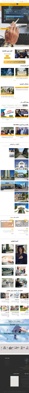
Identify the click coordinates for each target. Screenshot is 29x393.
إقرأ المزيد (14, 80)
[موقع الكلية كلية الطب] (21, 169)
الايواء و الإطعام (26, 299)
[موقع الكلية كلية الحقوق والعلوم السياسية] (21, 213)
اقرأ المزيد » (16, 76)
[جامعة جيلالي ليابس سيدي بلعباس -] (14, 4)
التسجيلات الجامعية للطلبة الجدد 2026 (14, 62)
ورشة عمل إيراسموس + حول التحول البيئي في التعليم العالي (7, 119)
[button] (26, 65)
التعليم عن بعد (6, 363)
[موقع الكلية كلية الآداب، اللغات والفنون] (21, 191)
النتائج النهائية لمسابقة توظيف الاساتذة (20, 77)
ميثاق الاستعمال (9, 391)
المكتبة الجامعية (7, 299)
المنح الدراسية (26, 312)
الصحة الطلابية (17, 299)
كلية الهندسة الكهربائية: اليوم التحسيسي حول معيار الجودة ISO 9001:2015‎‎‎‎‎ (20, 137)
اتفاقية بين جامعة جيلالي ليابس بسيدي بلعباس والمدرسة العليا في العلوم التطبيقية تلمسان (21, 119)
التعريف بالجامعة (13, 31)
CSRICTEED (19, 391)
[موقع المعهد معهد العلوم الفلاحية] (21, 158)
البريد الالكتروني (6, 360)
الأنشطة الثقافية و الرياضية (15, 312)
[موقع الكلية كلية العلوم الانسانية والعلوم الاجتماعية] (7, 191)
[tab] (25, 105)
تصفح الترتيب (14, 327)
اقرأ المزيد (12, 233)
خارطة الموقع (5, 391)
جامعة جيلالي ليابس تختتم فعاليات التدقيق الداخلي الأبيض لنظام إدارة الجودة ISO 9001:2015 (20, 96)
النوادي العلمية (7, 312)
